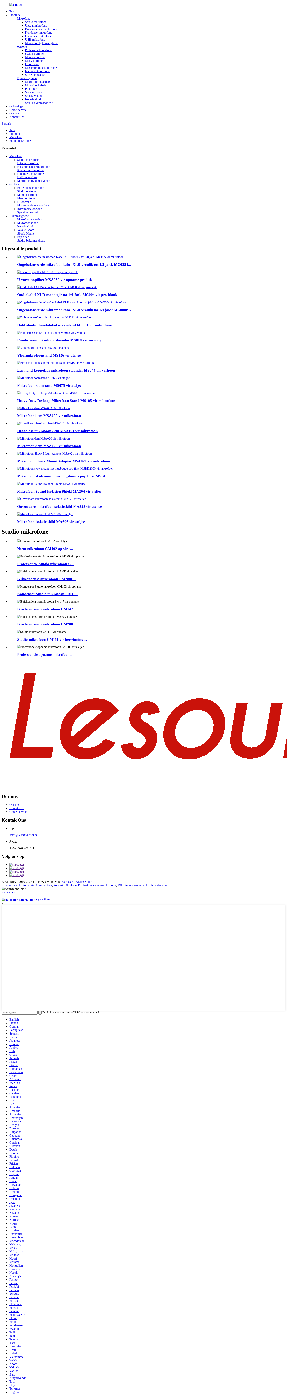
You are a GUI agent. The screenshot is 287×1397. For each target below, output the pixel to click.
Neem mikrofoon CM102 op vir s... (45, 549)
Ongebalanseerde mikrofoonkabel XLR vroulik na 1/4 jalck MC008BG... (75, 310)
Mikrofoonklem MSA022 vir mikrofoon (49, 416)
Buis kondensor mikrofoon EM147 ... (47, 609)
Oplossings (16, 106)
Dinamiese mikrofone (38, 36)
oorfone (22, 46)
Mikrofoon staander (130, 885)
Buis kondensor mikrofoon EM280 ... (47, 624)
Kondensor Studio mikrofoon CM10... (47, 594)
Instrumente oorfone (37, 71)
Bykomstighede (27, 78)
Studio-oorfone (34, 53)
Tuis (12, 11)
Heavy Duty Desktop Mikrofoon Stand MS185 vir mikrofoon (66, 401)
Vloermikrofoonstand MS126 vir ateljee (49, 355)
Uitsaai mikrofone (36, 25)
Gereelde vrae (18, 110)
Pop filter (30, 88)
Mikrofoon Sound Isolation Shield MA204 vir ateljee (59, 491)
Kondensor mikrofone (38, 32)
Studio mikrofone (35, 22)
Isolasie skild (33, 99)
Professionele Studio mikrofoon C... (45, 564)
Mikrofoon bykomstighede (41, 43)
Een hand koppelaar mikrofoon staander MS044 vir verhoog (66, 370)
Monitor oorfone (35, 57)
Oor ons (14, 113)
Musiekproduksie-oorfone (41, 67)
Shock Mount (33, 95)
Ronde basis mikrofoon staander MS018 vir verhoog (59, 340)
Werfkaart (67, 881)
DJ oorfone (32, 64)
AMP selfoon (84, 881)
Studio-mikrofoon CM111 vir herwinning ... (52, 639)
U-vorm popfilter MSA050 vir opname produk (54, 280)
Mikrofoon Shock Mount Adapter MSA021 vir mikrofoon (63, 461)
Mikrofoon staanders (37, 81)
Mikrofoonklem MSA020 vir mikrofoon (49, 446)
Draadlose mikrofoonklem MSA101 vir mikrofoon (57, 431)
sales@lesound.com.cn (23, 835)
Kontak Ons (16, 117)
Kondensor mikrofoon (15, 885)
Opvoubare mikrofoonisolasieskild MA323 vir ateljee (59, 506)
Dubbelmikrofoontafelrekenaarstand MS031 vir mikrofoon (64, 325)
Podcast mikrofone (65, 885)
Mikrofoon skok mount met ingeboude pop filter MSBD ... (64, 476)
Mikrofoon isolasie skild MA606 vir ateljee (51, 522)
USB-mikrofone (35, 39)
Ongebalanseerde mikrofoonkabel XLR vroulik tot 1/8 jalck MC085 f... (74, 264)
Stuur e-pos (9, 892)
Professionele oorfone (38, 50)
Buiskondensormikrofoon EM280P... (46, 579)
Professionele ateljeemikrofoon (97, 885)
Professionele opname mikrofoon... (44, 654)
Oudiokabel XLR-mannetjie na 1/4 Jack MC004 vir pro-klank (67, 295)
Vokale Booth (33, 92)
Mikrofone (23, 18)
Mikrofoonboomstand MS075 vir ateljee (49, 386)
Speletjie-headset (35, 74)
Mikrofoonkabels (35, 85)
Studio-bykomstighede (39, 102)
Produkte (14, 15)
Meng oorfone (34, 60)
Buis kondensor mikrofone (41, 29)
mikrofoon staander (155, 885)
